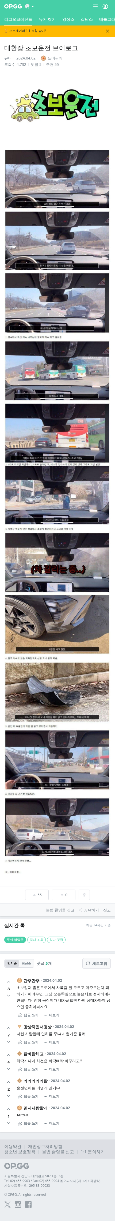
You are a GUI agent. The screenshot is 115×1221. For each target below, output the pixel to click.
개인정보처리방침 (45, 1146)
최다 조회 (36, 939)
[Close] (107, 31)
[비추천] (8, 995)
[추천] (8, 981)
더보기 (54, 1015)
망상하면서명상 (38, 1026)
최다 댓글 (56, 939)
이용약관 (12, 1146)
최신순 (26, 963)
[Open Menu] (105, 6)
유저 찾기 (47, 19)
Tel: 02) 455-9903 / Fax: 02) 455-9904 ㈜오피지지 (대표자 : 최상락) (52, 1181)
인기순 (12, 963)
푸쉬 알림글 (15, 939)
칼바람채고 (34, 1053)
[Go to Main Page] (13, 6)
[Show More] (29, 6)
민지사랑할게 (36, 1108)
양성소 (68, 19)
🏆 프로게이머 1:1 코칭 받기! (25, 31)
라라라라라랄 (36, 1080)
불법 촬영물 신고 (58, 1152)
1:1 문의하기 (93, 1152)
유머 (8, 58)
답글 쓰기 (31, 1015)
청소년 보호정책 (19, 1152)
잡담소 (87, 19)
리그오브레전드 (18, 19)
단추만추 (32, 980)
